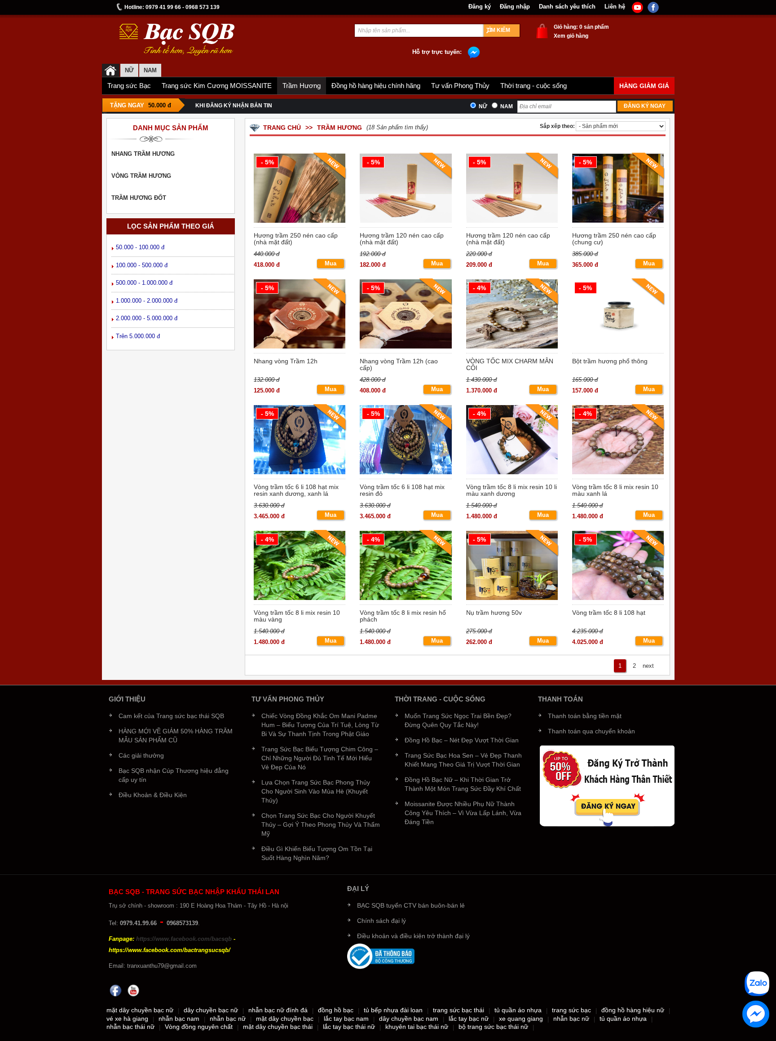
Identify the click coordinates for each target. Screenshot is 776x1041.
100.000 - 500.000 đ (142, 265)
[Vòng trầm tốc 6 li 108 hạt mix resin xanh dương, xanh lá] (298, 440)
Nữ (129, 70)
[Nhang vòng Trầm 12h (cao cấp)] (404, 315)
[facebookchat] (755, 1014)
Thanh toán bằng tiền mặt (585, 715)
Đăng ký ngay (645, 106)
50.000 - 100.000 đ (140, 247)
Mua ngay (330, 264)
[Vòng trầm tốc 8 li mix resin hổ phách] (404, 566)
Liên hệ (614, 6)
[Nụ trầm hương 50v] (511, 566)
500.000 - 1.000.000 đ (144, 282)
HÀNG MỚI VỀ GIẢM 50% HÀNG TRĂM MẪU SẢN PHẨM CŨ (176, 736)
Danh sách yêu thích (567, 6)
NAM (150, 70)
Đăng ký (479, 6)
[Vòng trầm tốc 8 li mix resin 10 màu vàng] (298, 566)
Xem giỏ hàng (571, 36)
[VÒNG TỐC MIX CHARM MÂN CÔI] (511, 315)
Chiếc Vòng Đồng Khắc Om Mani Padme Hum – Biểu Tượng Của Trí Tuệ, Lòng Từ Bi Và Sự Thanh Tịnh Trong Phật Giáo (320, 724)
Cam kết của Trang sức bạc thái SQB (171, 715)
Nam (506, 106)
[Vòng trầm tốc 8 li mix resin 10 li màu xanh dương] (511, 440)
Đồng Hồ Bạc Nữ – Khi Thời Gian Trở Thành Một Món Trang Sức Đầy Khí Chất (463, 784)
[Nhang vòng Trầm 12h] (298, 315)
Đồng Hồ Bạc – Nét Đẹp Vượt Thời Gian (462, 740)
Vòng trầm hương (141, 175)
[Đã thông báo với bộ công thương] (380, 956)
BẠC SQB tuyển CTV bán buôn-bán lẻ (411, 905)
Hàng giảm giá (644, 85)
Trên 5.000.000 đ (138, 336)
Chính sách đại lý (381, 920)
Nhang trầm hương (143, 153)
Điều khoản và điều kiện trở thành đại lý (413, 936)
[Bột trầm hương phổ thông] (617, 315)
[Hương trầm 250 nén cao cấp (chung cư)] (617, 189)
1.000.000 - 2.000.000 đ (146, 300)
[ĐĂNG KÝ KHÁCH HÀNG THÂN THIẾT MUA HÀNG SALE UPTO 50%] (607, 785)
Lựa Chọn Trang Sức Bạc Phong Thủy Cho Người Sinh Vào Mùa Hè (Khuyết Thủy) (315, 791)
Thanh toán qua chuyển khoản (591, 731)
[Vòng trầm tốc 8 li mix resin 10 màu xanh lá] (617, 440)
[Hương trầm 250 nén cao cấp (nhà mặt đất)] (298, 189)
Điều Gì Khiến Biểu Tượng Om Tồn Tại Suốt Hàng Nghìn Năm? (316, 853)
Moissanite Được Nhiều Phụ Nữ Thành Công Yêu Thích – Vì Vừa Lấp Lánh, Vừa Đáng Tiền (463, 812)
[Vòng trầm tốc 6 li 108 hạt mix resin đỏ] (404, 440)
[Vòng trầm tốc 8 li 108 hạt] (617, 566)
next (648, 665)
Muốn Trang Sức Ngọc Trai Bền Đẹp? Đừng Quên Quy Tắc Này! (458, 720)
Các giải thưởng (141, 755)
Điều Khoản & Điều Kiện (153, 794)
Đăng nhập (515, 6)
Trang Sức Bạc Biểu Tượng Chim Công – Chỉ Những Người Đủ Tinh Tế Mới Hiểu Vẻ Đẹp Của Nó (319, 758)
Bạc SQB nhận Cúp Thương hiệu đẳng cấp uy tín (174, 775)
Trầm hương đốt (138, 197)
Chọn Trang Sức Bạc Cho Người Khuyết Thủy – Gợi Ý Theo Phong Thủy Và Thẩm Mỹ (320, 824)
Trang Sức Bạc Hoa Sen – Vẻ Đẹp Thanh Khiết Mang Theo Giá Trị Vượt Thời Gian (463, 760)
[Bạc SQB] (110, 70)
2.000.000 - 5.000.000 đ (146, 318)
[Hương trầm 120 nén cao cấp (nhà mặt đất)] (404, 189)
